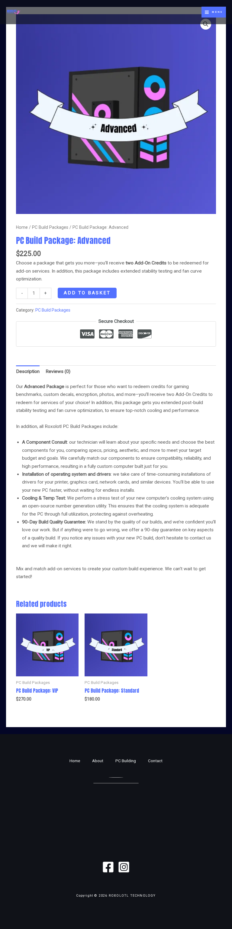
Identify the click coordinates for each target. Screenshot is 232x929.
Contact (155, 760)
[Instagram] (124, 867)
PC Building (125, 760)
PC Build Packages (50, 227)
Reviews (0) (58, 371)
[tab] (28, 371)
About (97, 760)
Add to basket (87, 293)
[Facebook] (108, 867)
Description (28, 371)
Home (22, 227)
